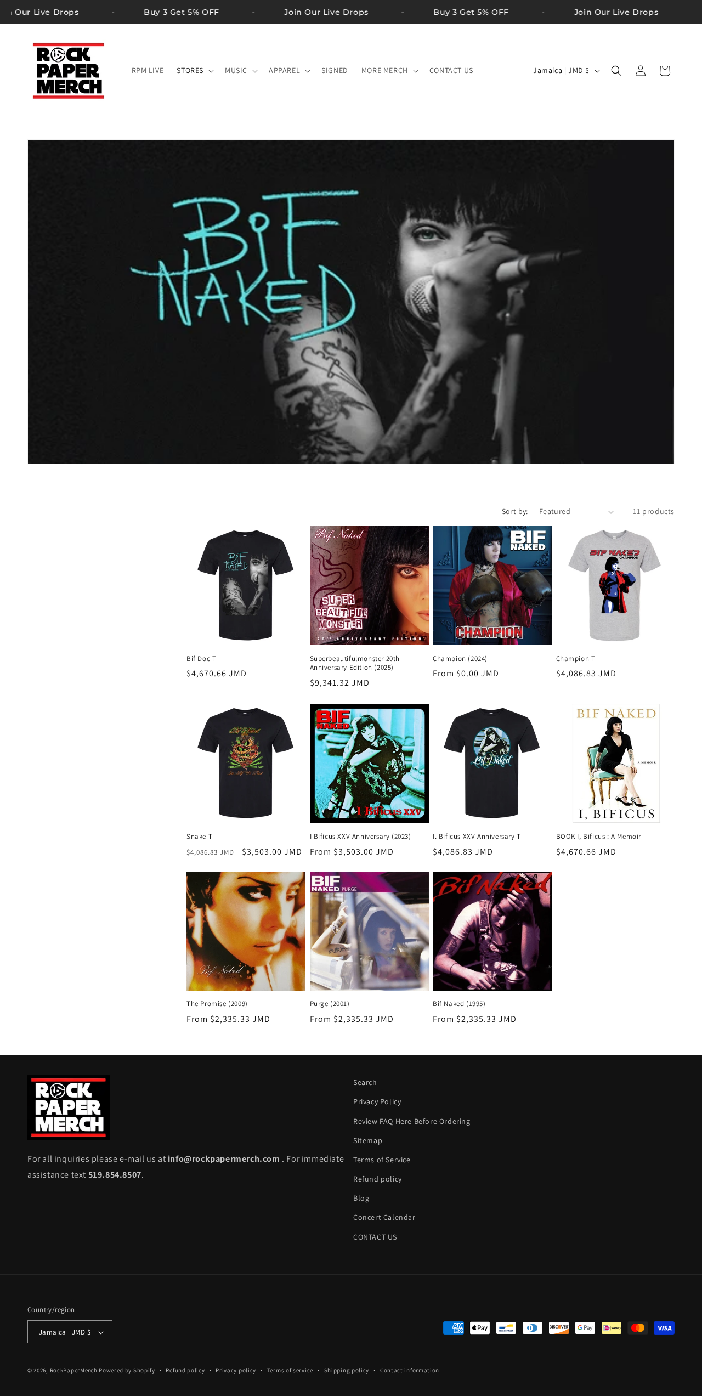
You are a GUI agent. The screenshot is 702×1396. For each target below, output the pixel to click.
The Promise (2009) (217, 1004)
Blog (361, 1198)
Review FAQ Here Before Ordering (412, 1121)
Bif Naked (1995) (459, 1004)
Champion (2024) (460, 658)
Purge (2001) (330, 1004)
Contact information (409, 1370)
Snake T (199, 836)
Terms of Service (382, 1160)
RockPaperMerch (74, 1371)
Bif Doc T (201, 658)
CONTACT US (375, 1237)
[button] (194, 70)
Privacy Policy (377, 1102)
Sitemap (367, 1140)
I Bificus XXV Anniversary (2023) (360, 836)
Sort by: (515, 511)
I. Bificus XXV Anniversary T (477, 836)
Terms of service (290, 1370)
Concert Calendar (384, 1218)
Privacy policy (236, 1370)
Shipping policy (347, 1370)
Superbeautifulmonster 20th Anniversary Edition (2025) (355, 663)
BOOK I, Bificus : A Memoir (599, 836)
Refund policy (377, 1179)
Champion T (576, 658)
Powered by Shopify (127, 1371)
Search (365, 1082)
